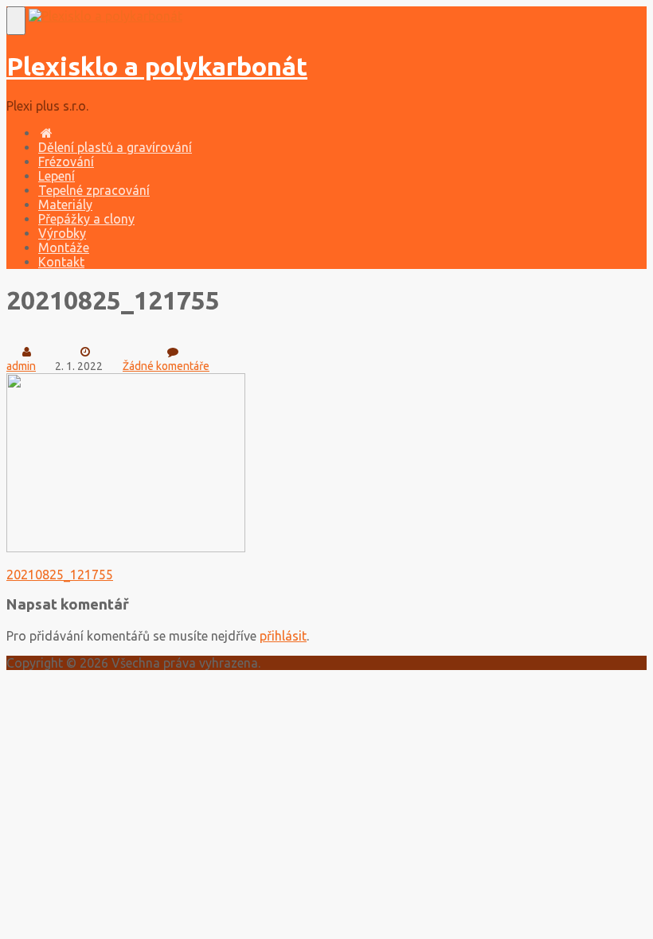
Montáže (63, 247)
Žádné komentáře (166, 366)
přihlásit (283, 636)
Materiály (65, 204)
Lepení (56, 176)
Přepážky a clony (86, 219)
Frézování (66, 161)
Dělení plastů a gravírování (115, 147)
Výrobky (62, 233)
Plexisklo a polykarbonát (156, 66)
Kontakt (61, 262)
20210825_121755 (59, 574)
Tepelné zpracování (94, 190)
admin (21, 366)
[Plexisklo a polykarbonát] (105, 16)
